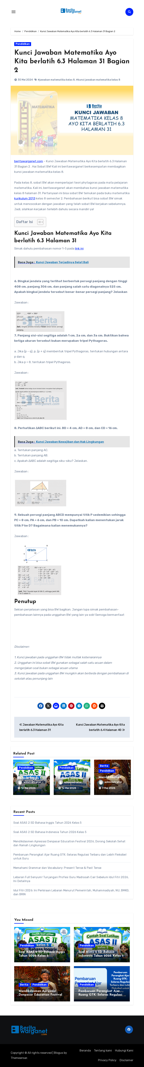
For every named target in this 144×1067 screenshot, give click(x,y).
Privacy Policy (107, 1060)
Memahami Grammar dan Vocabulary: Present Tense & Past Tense (57, 868)
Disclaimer (126, 1060)
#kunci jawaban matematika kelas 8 (98, 79)
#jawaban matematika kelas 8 (56, 79)
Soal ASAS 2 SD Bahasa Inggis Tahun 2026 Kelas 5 (47, 822)
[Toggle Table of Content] (38, 222)
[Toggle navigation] (13, 12)
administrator (32, 782)
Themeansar (19, 1058)
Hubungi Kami (124, 1050)
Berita (104, 765)
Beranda (85, 1050)
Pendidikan (23, 43)
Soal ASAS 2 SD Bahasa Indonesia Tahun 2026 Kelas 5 (49, 832)
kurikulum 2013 (24, 198)
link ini (79, 248)
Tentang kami (103, 1050)
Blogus (58, 1052)
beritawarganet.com (28, 161)
